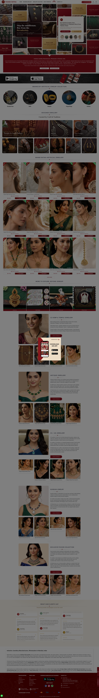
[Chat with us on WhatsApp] (1, 695)
